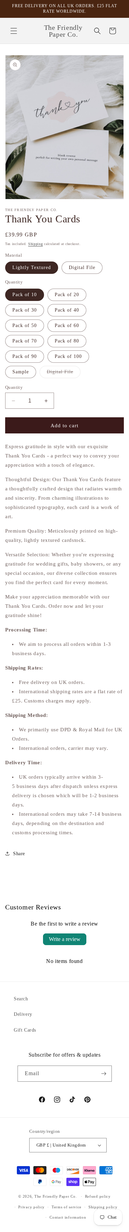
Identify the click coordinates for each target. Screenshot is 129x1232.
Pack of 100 (68, 356)
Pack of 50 (24, 325)
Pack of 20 (67, 294)
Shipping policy (103, 1207)
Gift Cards (25, 1030)
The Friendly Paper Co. (55, 1196)
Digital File (82, 267)
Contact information (68, 1217)
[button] (13, 30)
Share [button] (19, 853)
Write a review (64, 939)
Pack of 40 (67, 310)
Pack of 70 (24, 341)
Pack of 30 (24, 310)
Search (21, 998)
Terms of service (67, 1207)
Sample (20, 371)
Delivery (23, 1014)
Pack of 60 (67, 325)
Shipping (35, 244)
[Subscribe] (103, 1074)
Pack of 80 (67, 341)
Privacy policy (31, 1207)
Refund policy (98, 1196)
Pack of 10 (24, 294)
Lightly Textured (31, 267)
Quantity (14, 387)
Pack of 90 (24, 356)
